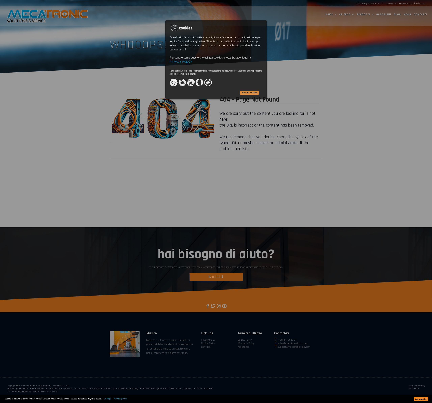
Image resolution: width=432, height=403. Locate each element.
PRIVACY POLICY (181, 61)
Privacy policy (120, 399)
